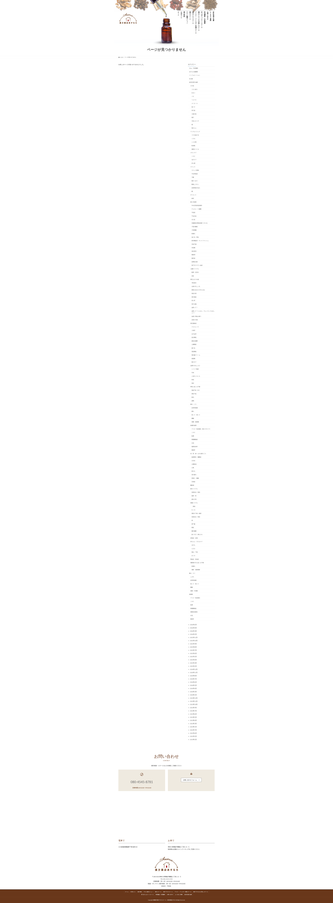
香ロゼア (194, 362)
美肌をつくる (195, 149)
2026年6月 (193, 624)
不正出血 (194, 216)
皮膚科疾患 (193, 425)
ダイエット (193, 195)
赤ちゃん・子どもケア (196, 541)
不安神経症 (195, 174)
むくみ (193, 510)
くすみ (193, 138)
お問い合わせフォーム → (191, 780)
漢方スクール (158, 891)
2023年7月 (193, 711)
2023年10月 (193, 704)
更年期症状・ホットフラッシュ (200, 240)
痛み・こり (193, 404)
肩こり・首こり (196, 415)
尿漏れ (193, 233)
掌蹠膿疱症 (195, 439)
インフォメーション (194, 75)
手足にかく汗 (195, 121)
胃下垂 (193, 524)
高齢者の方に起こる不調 (197, 562)
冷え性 (193, 219)
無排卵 (193, 254)
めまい (193, 93)
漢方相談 (194, 297)
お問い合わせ (170, 894)
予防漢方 (194, 283)
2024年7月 (193, 679)
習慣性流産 (195, 262)
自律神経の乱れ (196, 188)
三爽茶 (193, 330)
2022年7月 (193, 730)
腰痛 (193, 418)
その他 (192, 86)
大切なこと (133, 891)
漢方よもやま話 (194, 279)
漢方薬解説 (193, 323)
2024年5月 (193, 685)
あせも (193, 545)
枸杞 (193, 383)
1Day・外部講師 (193, 68)
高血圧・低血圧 (194, 559)
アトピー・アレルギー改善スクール (183, 891)
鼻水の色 (194, 499)
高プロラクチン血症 (197, 265)
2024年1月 (193, 695)
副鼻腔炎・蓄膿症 (196, 457)
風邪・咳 (194, 496)
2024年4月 (193, 688)
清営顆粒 (194, 351)
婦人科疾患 (193, 202)
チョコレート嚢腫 (196, 209)
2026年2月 (193, 634)
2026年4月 (193, 628)
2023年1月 (193, 727)
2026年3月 (193, 631)
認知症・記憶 (194, 538)
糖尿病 (192, 485)
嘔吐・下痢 (195, 552)
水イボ (193, 555)
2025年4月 (193, 659)
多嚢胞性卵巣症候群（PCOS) (199, 223)
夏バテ (193, 107)
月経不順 (194, 244)
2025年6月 (193, 653)
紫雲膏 (193, 358)
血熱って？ (195, 307)
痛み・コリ (192, 573)
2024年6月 (193, 682)
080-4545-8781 (142, 782)
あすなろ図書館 (193, 71)
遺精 (193, 401)
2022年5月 (193, 736)
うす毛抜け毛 (195, 135)
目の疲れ (194, 474)
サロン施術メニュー (148, 891)
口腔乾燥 (194, 464)
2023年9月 (193, 707)
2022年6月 (193, 733)
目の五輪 (194, 304)
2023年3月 (193, 723)
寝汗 (193, 117)
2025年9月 (193, 644)
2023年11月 (193, 701)
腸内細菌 (194, 531)
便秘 (193, 506)
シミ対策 (194, 142)
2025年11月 (193, 637)
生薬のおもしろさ (195, 365)
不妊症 (193, 212)
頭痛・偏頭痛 (195, 422)
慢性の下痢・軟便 (196, 513)
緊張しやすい (195, 184)
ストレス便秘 (195, 170)
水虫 (193, 443)
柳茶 (193, 198)
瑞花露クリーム (196, 355)
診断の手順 (195, 320)
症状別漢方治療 (193, 82)
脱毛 (193, 397)
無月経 (193, 258)
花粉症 (193, 481)
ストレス (192, 167)
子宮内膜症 (195, 226)
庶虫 (193, 379)
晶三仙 (193, 348)
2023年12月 (193, 698)
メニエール (195, 103)
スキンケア (193, 152)
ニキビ (193, 156)
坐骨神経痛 (195, 408)
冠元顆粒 (194, 337)
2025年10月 (193, 640)
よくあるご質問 (178, 894)
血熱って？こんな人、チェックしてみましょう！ (203, 312)
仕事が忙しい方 (196, 286)
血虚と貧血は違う (196, 316)
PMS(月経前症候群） (197, 205)
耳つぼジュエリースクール (147, 894)
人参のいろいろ (196, 376)
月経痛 (193, 247)
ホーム (126, 891)
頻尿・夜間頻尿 (196, 569)
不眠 (193, 177)
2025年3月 (193, 663)
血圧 (193, 276)
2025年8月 (193, 647)
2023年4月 (193, 720)
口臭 (193, 467)
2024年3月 (193, 691)
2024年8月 (193, 675)
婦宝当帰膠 (195, 341)
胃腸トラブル (194, 503)
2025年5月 (193, 656)
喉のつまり (195, 181)
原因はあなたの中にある (198, 290)
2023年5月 (193, 717)
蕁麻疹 (193, 450)
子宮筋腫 (194, 230)
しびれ (192, 577)
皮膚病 (191, 594)
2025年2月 (193, 666)
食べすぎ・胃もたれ (197, 534)
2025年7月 (193, 650)
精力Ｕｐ (194, 128)
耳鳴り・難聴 (195, 478)
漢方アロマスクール (168, 891)
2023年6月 (193, 714)
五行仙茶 (194, 334)
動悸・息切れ (195, 272)
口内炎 (193, 460)
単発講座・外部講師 (160, 894)
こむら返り (195, 89)
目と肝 (193, 300)
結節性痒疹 (195, 446)
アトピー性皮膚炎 (195, 598)
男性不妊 (194, 393)
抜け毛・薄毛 (195, 237)
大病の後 (194, 114)
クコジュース (195, 327)
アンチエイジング (195, 131)
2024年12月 (193, 669)
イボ (193, 96)
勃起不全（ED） (196, 390)
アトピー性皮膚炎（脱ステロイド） (201, 429)
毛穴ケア (194, 159)
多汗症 (193, 110)
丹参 (193, 372)
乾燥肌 (193, 145)
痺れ (193, 411)
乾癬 (193, 436)
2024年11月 (193, 672)
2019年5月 (193, 739)
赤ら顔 (193, 163)
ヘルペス (194, 100)
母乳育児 (194, 251)
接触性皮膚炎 (194, 612)
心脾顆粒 (194, 344)
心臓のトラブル (194, 269)
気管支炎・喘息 (196, 492)
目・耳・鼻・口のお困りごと (198, 453)
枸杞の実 (194, 293)
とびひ (193, 548)
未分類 (191, 79)
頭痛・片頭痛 (194, 591)
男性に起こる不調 (195, 386)
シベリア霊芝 (195, 369)
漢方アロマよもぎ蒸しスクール (200, 891)
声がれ (193, 471)
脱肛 (193, 527)
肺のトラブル (194, 489)
